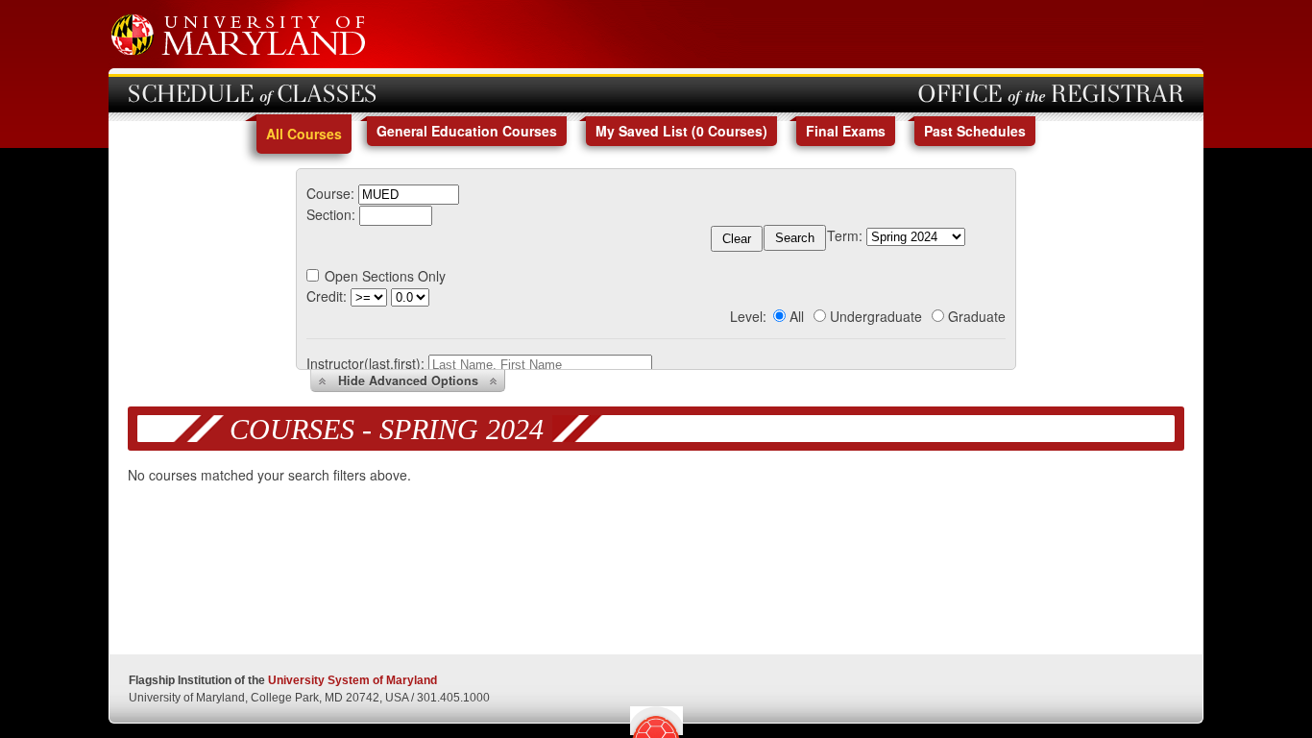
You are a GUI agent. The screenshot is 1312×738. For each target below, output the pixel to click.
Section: (330, 214)
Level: (748, 316)
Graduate (977, 316)
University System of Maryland (352, 680)
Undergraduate (876, 316)
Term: (845, 235)
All (797, 316)
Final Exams (846, 130)
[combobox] (408, 193)
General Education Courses (467, 130)
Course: (330, 193)
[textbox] (408, 194)
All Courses (304, 133)
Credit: (326, 296)
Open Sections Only (385, 275)
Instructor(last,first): (365, 363)
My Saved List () (681, 130)
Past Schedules (975, 130)
